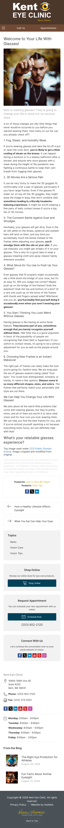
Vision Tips (37, 485)
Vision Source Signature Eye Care (32, 812)
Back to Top (32, 821)
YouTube (34, 655)
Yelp (39, 655)
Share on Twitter (32, 491)
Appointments (48, 28)
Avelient (48, 804)
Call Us (21, 28)
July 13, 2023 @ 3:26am (38, 482)
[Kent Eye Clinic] (32, 11)
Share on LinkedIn (37, 491)
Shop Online (34, 583)
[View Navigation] (4, 28)
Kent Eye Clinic (13, 674)
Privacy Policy (18, 804)
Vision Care (16, 547)
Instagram (44, 655)
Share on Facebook (27, 491)
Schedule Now (34, 617)
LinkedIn (30, 655)
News (13, 541)
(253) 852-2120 (21, 693)
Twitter (25, 655)
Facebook (20, 655)
